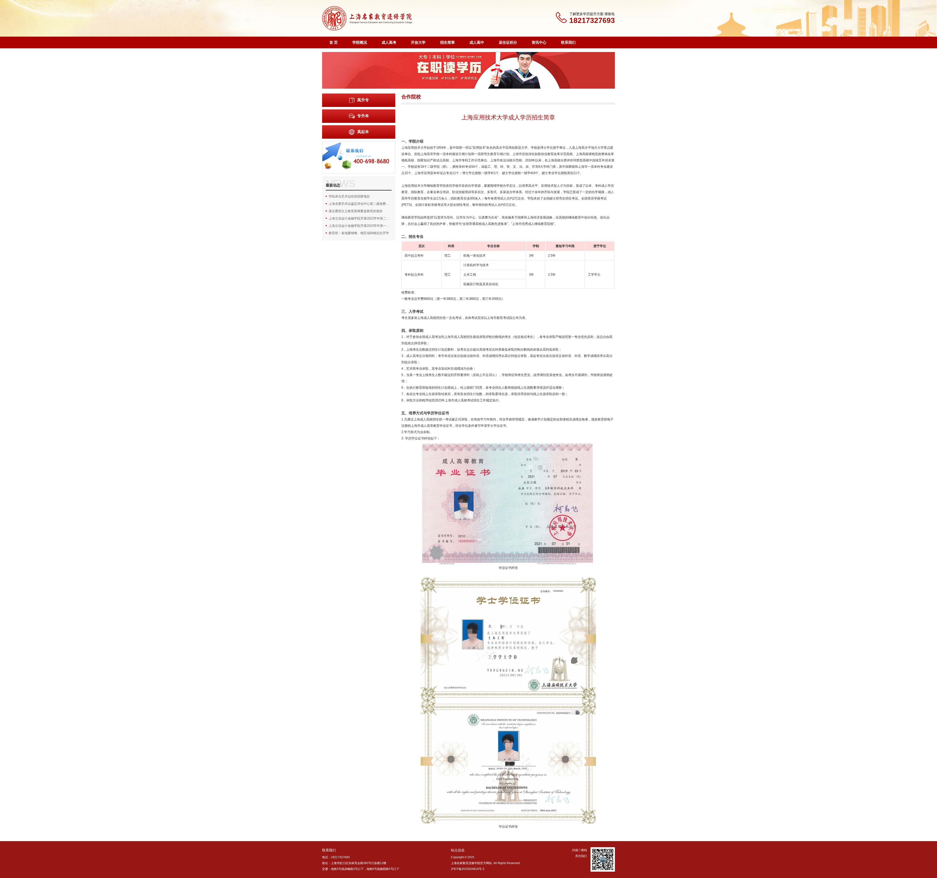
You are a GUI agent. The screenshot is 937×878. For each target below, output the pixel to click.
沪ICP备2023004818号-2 (467, 869)
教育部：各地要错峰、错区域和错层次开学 (359, 233)
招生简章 (447, 42)
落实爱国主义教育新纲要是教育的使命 (356, 211)
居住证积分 (508, 42)
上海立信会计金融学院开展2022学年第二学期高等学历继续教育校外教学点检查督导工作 (360, 218)
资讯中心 (539, 42)
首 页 (333, 42)
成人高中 (476, 42)
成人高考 (389, 42)
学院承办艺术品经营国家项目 (349, 196)
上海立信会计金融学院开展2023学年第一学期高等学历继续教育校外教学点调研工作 (360, 226)
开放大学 (418, 42)
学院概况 (359, 42)
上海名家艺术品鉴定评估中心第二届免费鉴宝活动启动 (360, 204)
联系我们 (568, 42)
